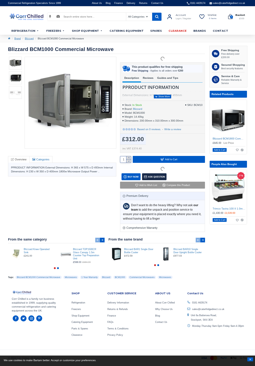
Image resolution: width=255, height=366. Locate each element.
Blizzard (29, 38)
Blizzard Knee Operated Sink (36, 251)
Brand (17, 38)
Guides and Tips (167, 77)
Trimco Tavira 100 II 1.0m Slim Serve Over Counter (229, 208)
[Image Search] (58, 16)
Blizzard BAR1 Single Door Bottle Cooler (138, 251)
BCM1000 (120, 277)
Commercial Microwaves (142, 277)
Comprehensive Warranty (142, 227)
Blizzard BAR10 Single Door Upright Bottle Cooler (187, 251)
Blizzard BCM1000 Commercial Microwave (38, 277)
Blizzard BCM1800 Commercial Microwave (229, 138)
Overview (21, 159)
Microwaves (71, 277)
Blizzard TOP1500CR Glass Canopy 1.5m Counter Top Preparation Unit (86, 254)
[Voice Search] (50, 16)
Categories (42, 159)
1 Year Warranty (89, 277)
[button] (97, 240)
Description (131, 77)
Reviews (148, 77)
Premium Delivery (137, 195)
